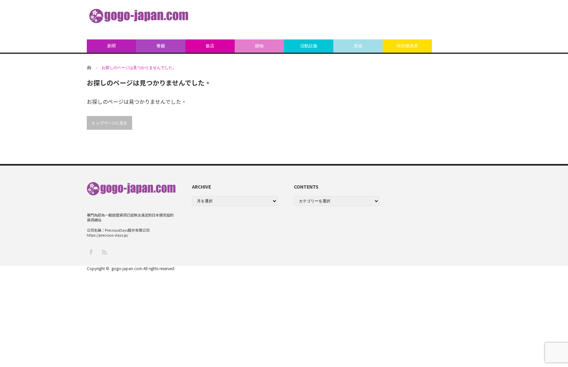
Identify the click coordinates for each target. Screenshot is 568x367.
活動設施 (308, 45)
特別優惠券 (407, 45)
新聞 (111, 45)
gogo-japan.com (126, 268)
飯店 (210, 45)
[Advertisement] (361, 19)
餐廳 (160, 45)
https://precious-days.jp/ (107, 235)
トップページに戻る (109, 123)
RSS (104, 252)
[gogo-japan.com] (138, 16)
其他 (358, 45)
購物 (259, 45)
